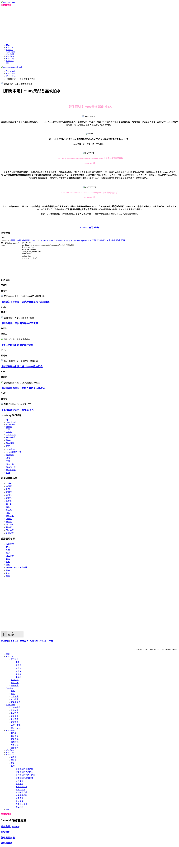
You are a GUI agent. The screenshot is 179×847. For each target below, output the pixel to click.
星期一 (18, 662)
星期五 (18, 674)
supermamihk (86, 240)
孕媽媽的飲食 (21, 787)
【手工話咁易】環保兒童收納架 (17, 345)
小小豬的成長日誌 (13, 452)
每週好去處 (15, 707)
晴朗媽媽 (10, 455)
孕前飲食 (19, 784)
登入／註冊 (6, 5)
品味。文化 (15, 725)
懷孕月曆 (19, 807)
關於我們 (5, 641)
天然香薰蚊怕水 (103, 240)
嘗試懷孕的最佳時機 (24, 769)
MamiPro (9, 50)
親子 (113, 240)
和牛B (8, 440)
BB (7, 420)
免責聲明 (24, 641)
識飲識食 (15, 716)
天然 (94, 240)
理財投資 (15, 748)
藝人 (13, 691)
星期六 (18, 677)
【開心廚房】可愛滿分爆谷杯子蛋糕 (19, 323)
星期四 (18, 671)
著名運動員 (15, 702)
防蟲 (123, 240)
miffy (68, 240)
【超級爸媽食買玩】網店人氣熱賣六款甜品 (23, 388)
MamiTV (9, 47)
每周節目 (15, 659)
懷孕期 (14, 760)
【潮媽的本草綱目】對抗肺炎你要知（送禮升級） (26, 301)
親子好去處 (11, 470)
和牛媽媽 (10, 443)
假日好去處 (11, 437)
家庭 (8, 446)
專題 (13, 766)
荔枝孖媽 (10, 464)
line (7, 63)
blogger (9, 427)
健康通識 (15, 739)
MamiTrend (10, 52)
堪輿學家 (15, 696)
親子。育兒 (11, 76)
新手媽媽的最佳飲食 (24, 778)
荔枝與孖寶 (11, 467)
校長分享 (15, 686)
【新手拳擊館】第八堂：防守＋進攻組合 (22, 366)
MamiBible (10, 54)
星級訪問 (15, 680)
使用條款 (14, 641)
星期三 (18, 668)
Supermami (10, 71)
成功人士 (15, 699)
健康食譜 (15, 736)
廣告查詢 (43, 641)
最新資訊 (15, 713)
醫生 (13, 694)
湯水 (8, 458)
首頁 (8, 45)
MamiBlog (10, 56)
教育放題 (15, 745)
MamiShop (10, 58)
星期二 (18, 665)
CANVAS (44, 240)
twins (8, 429)
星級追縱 (15, 710)
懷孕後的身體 (21, 792)
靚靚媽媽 (26, 240)
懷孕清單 (19, 798)
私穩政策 (34, 641)
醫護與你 (15, 719)
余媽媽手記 (11, 435)
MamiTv (52, 240)
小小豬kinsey (11, 449)
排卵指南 (19, 781)
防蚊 (118, 240)
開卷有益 (15, 733)
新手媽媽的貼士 (22, 795)
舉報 (51, 641)
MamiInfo (10, 61)
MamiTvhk (60, 240)
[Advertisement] (89, 24)
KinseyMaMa (11, 422)
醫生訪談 (15, 683)
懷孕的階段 (20, 790)
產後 (13, 763)
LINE (33, 240)
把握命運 (15, 742)
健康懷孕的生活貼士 (24, 772)
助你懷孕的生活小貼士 (25, 775)
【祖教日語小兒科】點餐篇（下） (18, 409)
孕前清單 (19, 801)
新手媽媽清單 (21, 804)
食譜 (8, 473)
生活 (8, 461)
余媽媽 (9, 432)
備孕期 (14, 757)
